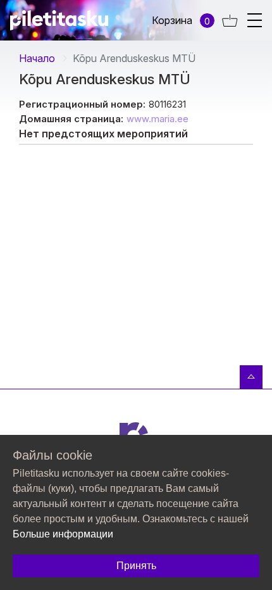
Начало (37, 58)
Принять (136, 565)
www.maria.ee (158, 119)
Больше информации (63, 534)
